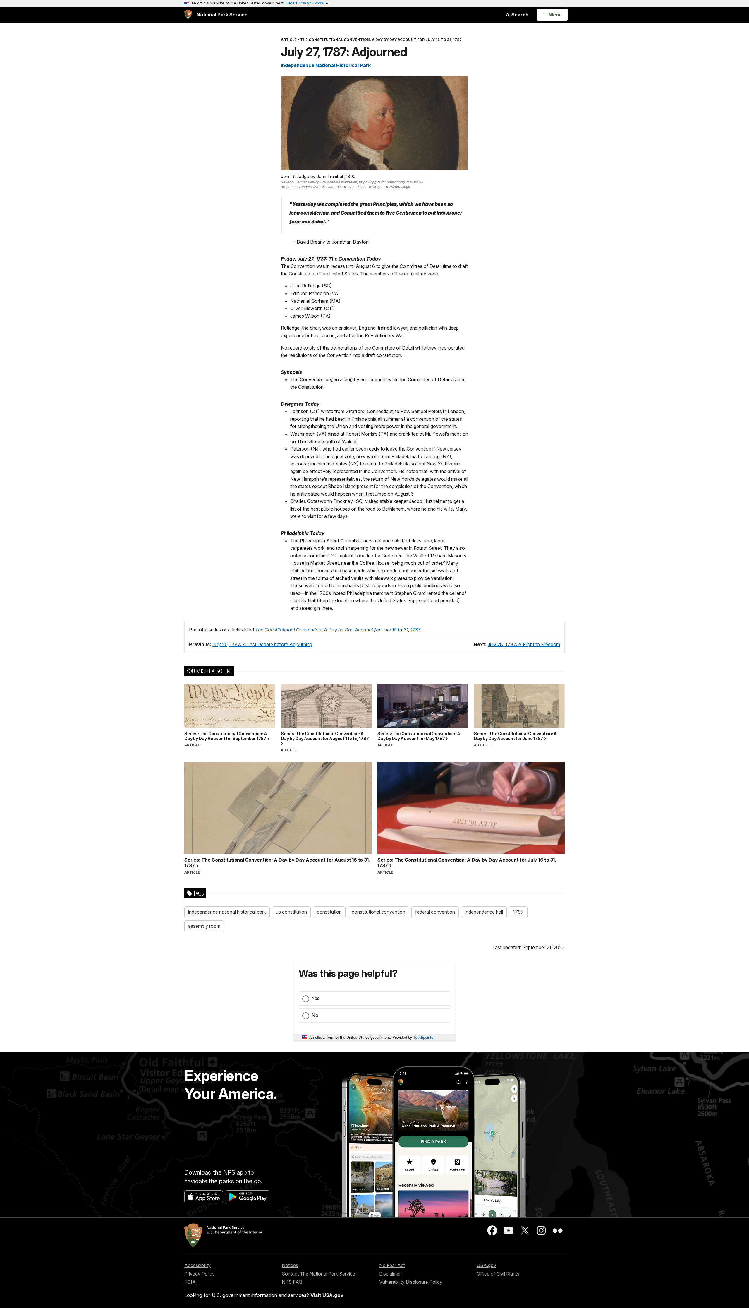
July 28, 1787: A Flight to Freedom (524, 644)
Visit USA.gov (326, 1295)
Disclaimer (390, 1274)
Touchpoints (423, 1037)
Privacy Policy (199, 1274)
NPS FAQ (292, 1282)
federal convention (435, 912)
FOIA (190, 1282)
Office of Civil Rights (498, 1274)
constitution (329, 912)
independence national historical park (227, 912)
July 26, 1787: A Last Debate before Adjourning (262, 644)
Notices (290, 1265)
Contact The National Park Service (318, 1274)
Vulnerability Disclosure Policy (410, 1282)
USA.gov (486, 1265)
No (315, 1015)
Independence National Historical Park (326, 65)
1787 (518, 912)
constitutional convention (378, 912)
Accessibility (197, 1265)
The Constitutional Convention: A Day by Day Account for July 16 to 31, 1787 (337, 630)
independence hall (484, 912)
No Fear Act (392, 1265)
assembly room (204, 926)
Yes (315, 998)
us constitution (291, 912)
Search (519, 15)
